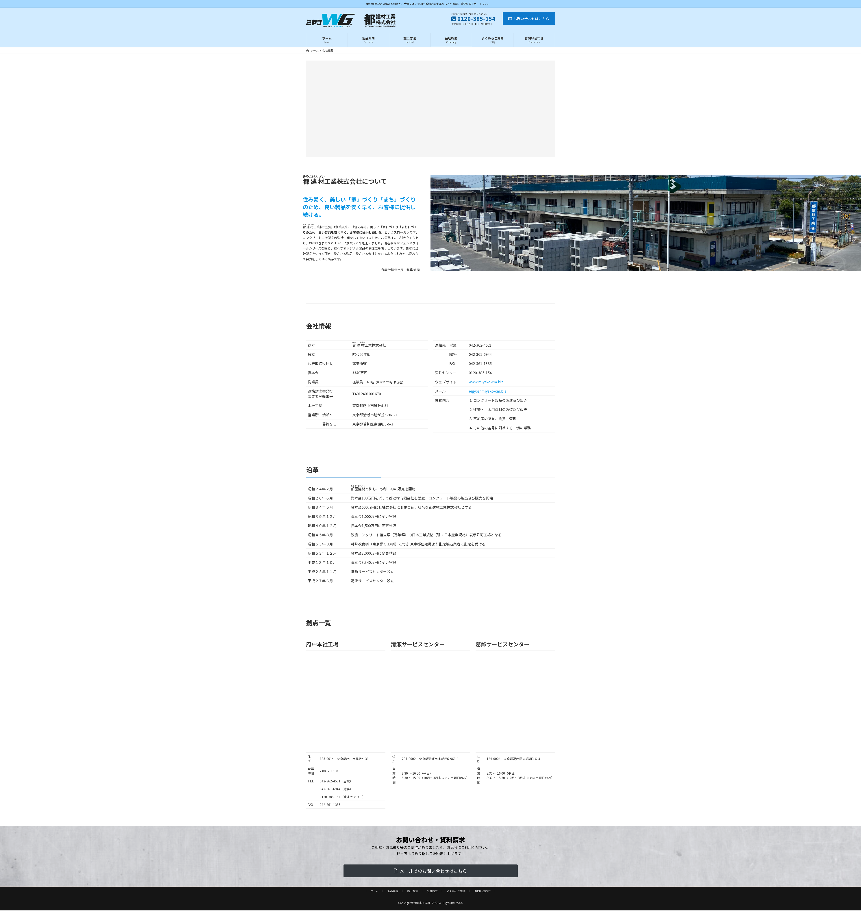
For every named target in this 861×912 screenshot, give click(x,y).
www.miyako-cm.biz (486, 381)
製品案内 (392, 891)
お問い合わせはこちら (531, 18)
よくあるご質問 (456, 891)
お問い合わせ (482, 891)
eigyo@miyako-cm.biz (487, 391)
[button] (431, 870)
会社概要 (432, 891)
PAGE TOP (839, 880)
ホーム (374, 891)
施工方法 (412, 891)
